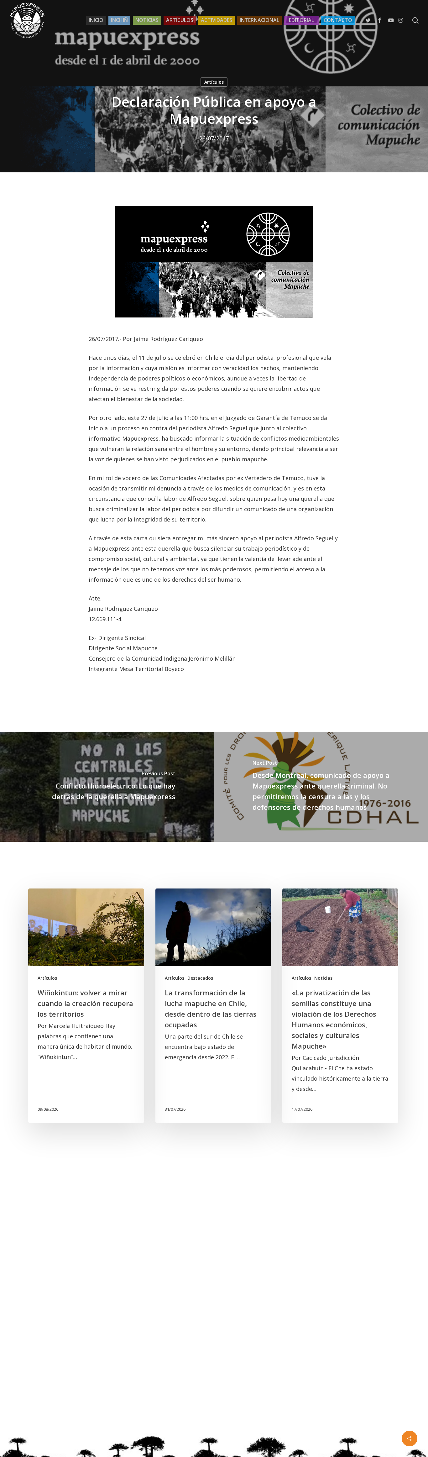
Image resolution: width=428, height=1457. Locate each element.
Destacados (200, 978)
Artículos (214, 82)
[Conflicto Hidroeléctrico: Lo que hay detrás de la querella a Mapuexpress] (107, 787)
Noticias (323, 978)
